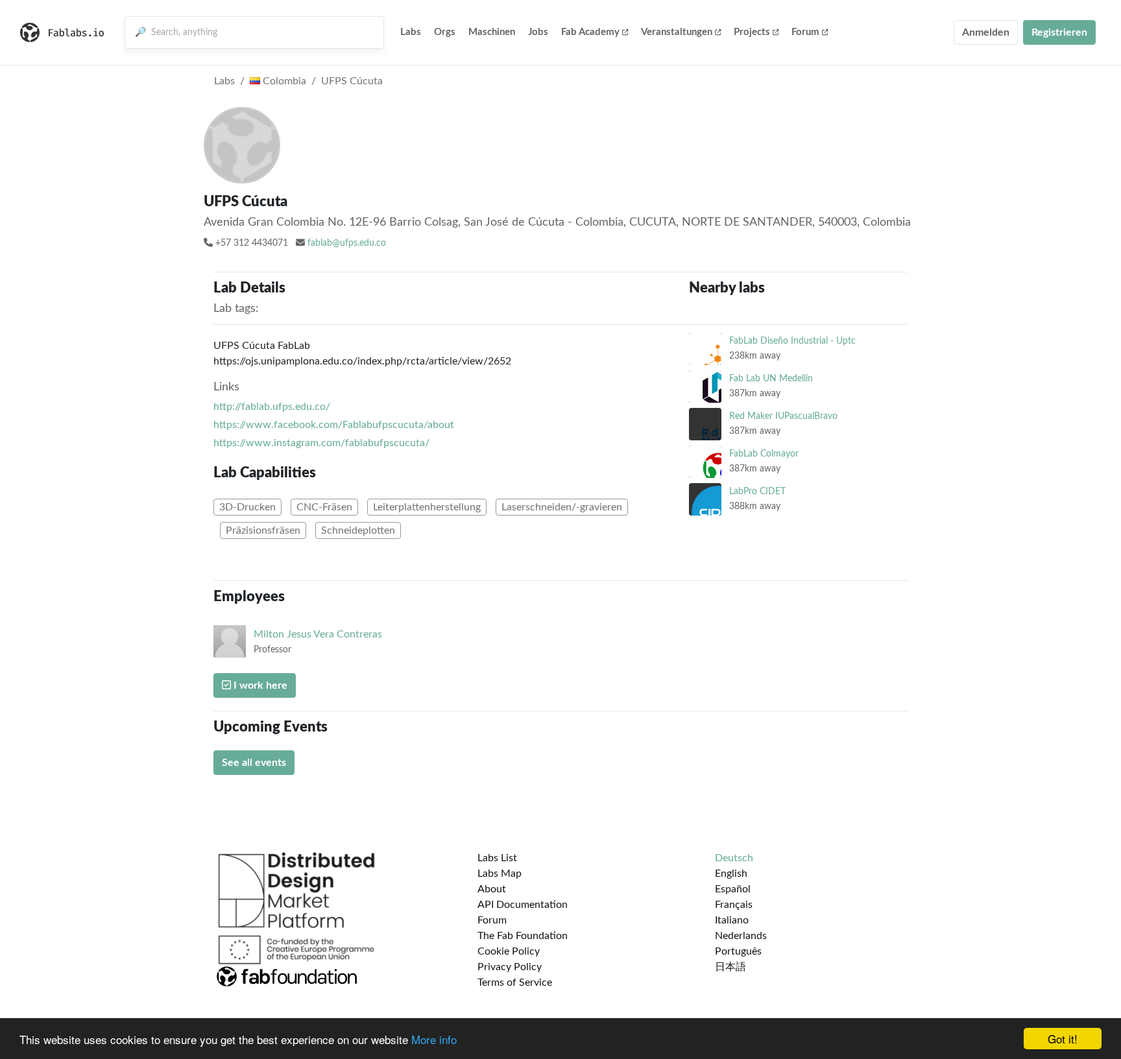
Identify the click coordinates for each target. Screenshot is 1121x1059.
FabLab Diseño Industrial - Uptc (792, 341)
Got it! (1063, 1038)
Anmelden (985, 32)
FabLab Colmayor (764, 453)
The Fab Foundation (522, 936)
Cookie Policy (508, 951)
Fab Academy (590, 32)
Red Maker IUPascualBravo (783, 416)
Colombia (283, 81)
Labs (410, 32)
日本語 (730, 967)
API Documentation (522, 904)
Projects (752, 32)
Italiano (732, 920)
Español (733, 889)
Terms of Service (514, 982)
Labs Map (499, 873)
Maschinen (491, 32)
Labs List (497, 858)
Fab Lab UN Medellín (771, 378)
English (731, 873)
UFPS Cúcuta (352, 81)
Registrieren (1059, 32)
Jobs (538, 32)
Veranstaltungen (676, 32)
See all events (254, 762)
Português (738, 951)
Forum (805, 32)
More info (434, 1039)
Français (734, 904)
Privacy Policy (509, 967)
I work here (259, 685)
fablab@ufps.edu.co (346, 243)
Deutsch (734, 858)
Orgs (444, 32)
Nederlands (741, 936)
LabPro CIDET (757, 491)
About (491, 889)
